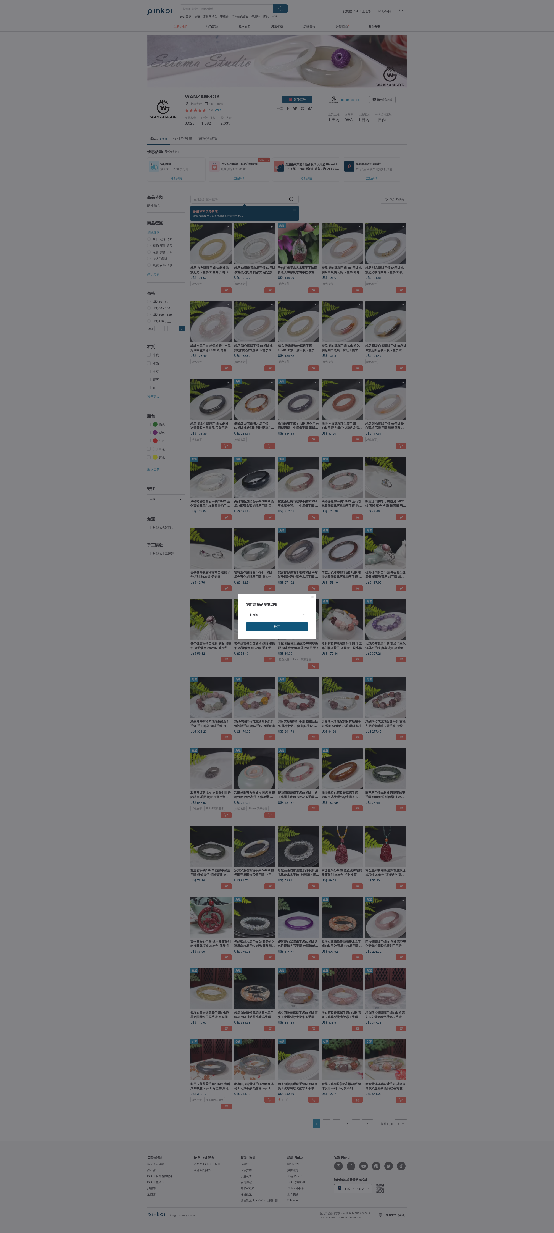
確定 (277, 626)
